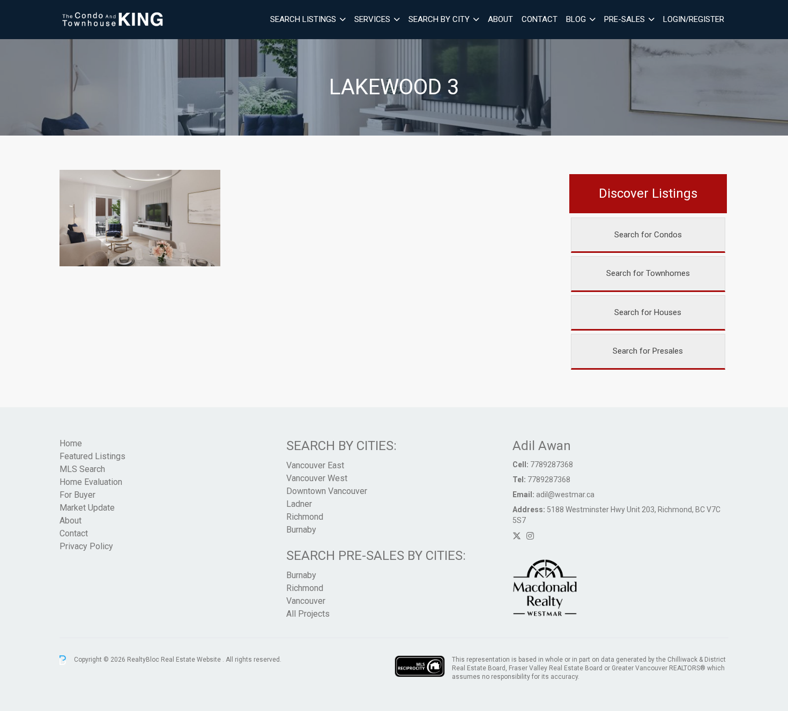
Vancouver (305, 601)
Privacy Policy (86, 546)
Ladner (299, 504)
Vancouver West (316, 478)
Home (71, 443)
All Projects (308, 614)
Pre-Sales (624, 19)
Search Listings (303, 19)
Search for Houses (647, 312)
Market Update (87, 508)
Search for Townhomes (648, 273)
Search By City (439, 19)
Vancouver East (315, 465)
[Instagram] (530, 536)
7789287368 (551, 464)
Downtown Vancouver (326, 491)
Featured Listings (92, 456)
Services (372, 19)
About (500, 19)
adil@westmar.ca (565, 494)
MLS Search (82, 469)
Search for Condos (648, 235)
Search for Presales (648, 351)
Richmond (304, 517)
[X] (516, 536)
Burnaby (301, 530)
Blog (576, 19)
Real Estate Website (191, 659)
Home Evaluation (91, 482)
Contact (539, 19)
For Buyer (77, 495)
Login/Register (693, 19)
